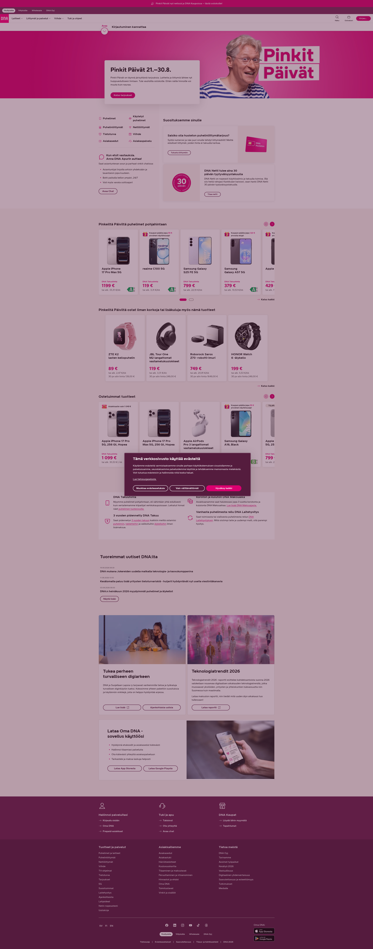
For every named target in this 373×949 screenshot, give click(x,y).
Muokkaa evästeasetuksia (150, 488)
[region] (187, 474)
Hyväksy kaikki (224, 488)
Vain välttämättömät (187, 488)
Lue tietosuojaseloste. (145, 479)
